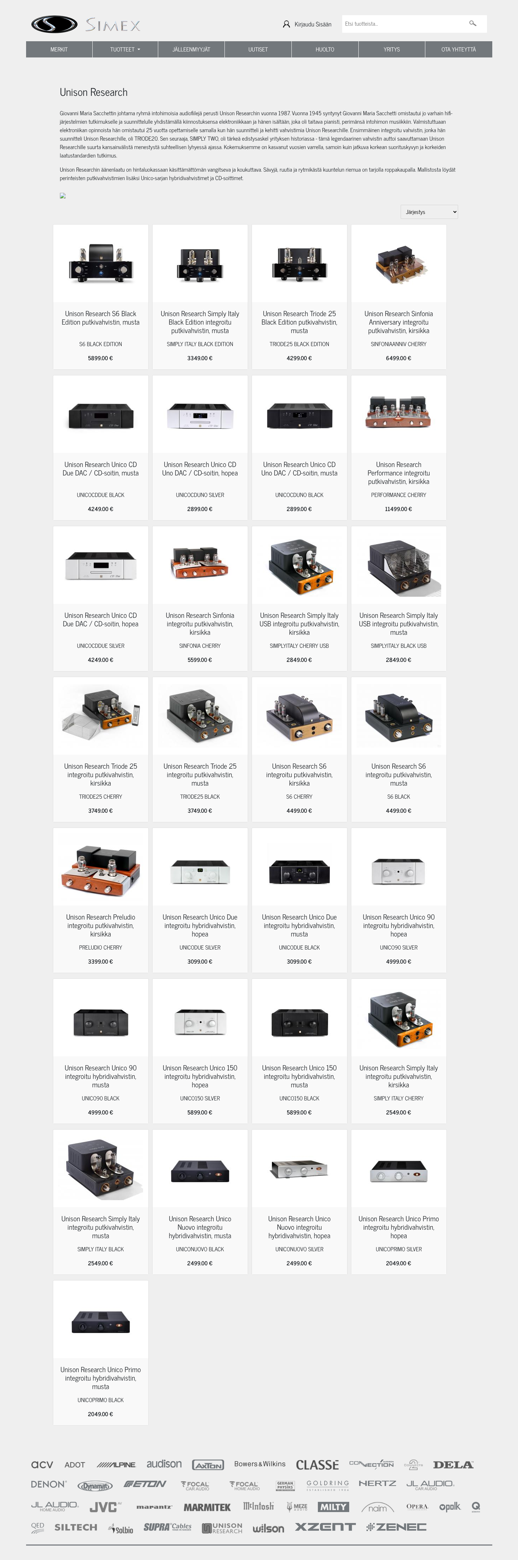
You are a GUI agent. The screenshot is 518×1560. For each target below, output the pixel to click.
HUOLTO (325, 49)
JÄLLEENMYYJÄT (191, 49)
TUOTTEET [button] (123, 49)
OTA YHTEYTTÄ (459, 49)
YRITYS (392, 49)
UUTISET (258, 49)
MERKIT (59, 49)
